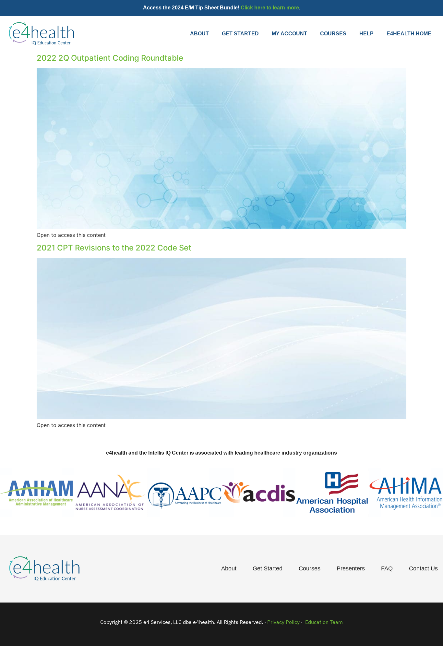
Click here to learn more (270, 7)
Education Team (323, 622)
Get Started (240, 33)
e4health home (409, 33)
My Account (289, 33)
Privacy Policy (283, 622)
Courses (333, 33)
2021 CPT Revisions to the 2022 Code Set (114, 247)
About (199, 33)
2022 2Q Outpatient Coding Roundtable (110, 58)
